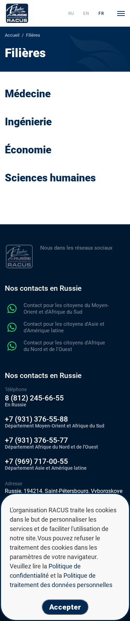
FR (101, 13)
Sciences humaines (50, 178)
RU (71, 13)
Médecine (28, 94)
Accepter (65, 607)
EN (86, 13)
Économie (28, 150)
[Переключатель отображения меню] (121, 13)
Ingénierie (28, 122)
